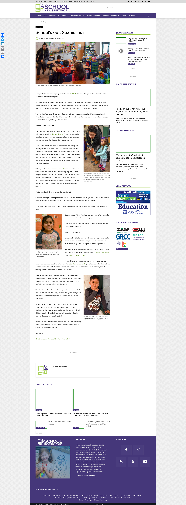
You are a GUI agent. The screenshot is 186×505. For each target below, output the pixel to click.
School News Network (47, 38)
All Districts (131, 53)
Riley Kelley (119, 161)
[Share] (2, 56)
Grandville (58, 497)
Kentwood (103, 497)
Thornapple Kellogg (92, 500)
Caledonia (57, 495)
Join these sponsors (122, 249)
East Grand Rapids (92, 495)
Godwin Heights (125, 495)
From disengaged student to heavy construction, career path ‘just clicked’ (98, 424)
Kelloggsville (67, 497)
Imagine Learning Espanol (77, 255)
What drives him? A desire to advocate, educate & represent (131, 156)
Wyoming (104, 500)
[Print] (2, 48)
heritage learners (58, 134)
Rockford (127, 497)
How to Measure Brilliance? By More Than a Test (53, 339)
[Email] (2, 52)
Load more (132, 68)
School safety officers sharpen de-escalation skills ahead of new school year (91, 415)
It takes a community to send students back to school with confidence (137, 40)
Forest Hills (104, 495)
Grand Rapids (137, 495)
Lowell (111, 497)
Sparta (81, 500)
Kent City (87, 497)
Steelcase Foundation (58, 169)
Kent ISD (76, 410)
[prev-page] (37, 432)
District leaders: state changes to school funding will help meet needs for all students (139, 59)
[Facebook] (2, 35)
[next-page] (40, 432)
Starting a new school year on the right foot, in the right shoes (139, 50)
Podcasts (38, 410)
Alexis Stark (119, 114)
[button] (148, 15)
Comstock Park (78, 495)
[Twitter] (2, 39)
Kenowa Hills (78, 497)
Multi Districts (132, 44)
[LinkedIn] (2, 43)
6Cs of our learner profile (77, 264)
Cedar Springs (40, 427)
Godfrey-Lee (44, 22)
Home (37, 22)
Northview (119, 497)
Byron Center (47, 495)
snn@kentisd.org (89, 476)
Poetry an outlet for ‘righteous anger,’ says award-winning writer (132, 110)
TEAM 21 (72, 94)
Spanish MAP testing (101, 252)
